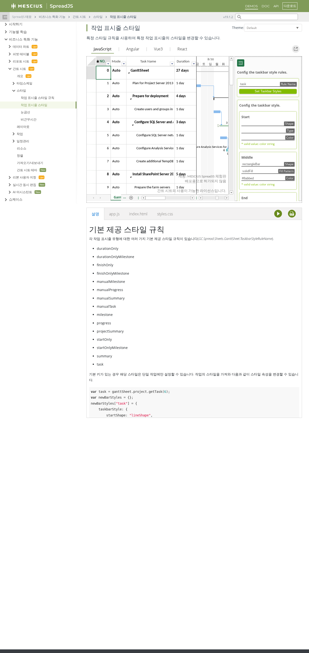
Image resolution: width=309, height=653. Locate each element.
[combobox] (266, 17)
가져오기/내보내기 (30, 163)
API (276, 6)
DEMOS (251, 6)
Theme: (238, 27)
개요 (20, 76)
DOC (266, 6)
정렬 (20, 155)
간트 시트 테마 (27, 170)
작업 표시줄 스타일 (34, 105)
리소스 (21, 148)
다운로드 (290, 6)
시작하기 (15, 24)
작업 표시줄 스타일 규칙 (37, 98)
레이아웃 (23, 127)
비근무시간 (28, 119)
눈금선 (25, 112)
